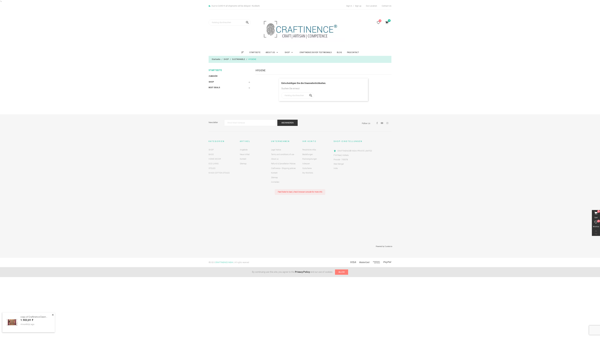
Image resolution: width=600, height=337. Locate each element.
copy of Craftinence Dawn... (33, 317)
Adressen (306, 164)
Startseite (215, 70)
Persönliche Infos (309, 150)
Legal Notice (276, 150)
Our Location (371, 6)
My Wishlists (307, 173)
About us (275, 159)
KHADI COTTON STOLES (219, 173)
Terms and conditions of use (282, 154)
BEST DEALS (214, 87)
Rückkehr (256, 6)
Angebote (244, 150)
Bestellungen (307, 154)
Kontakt (243, 159)
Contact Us (386, 6)
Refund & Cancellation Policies (283, 164)
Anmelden (275, 182)
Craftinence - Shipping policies (283, 168)
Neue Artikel (245, 154)
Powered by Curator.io (384, 246)
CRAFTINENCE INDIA (224, 262)
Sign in (349, 6)
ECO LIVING (214, 164)
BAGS (211, 154)
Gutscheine (307, 168)
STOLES (212, 168)
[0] (378, 23)
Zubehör (213, 76)
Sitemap (243, 164)
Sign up (358, 6)
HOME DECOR (215, 159)
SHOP (211, 82)
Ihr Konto (309, 141)
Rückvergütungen (309, 159)
